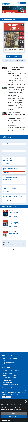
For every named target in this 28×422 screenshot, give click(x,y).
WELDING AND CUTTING (9, 372)
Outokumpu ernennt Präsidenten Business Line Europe (12, 169)
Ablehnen (14, 413)
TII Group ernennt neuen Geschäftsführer (10, 178)
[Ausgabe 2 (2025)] (14, 38)
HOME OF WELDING (8, 379)
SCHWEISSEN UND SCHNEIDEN (11, 370)
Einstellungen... (6, 420)
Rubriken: (5, 141)
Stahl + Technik (5, 14)
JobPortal (5, 364)
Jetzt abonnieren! (6, 397)
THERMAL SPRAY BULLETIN (9, 375)
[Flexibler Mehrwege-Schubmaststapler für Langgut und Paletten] (4, 114)
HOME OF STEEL (7, 381)
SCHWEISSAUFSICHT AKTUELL (10, 377)
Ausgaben (11, 14)
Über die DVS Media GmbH (10, 358)
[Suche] (18, 3)
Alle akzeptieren (14, 417)
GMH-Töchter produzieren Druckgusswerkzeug (16, 68)
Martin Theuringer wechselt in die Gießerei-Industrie (12, 159)
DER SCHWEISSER (7, 382)
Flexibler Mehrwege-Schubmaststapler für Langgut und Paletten (17, 114)
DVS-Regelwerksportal (8, 362)
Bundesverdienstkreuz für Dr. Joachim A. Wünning (13, 197)
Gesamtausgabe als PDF (14, 56)
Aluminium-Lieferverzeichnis (10, 384)
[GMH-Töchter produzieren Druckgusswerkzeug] (4, 68)
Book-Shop (5, 360)
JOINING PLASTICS (7, 374)
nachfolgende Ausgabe (19, 60)
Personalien (6, 163)
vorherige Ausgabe (7, 60)
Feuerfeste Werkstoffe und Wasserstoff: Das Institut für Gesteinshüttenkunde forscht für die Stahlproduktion (16, 90)
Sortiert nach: (6, 148)
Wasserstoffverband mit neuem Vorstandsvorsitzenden (12, 187)
